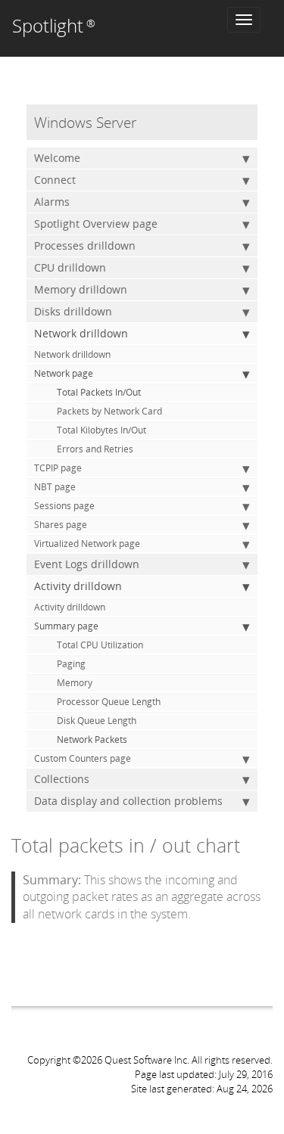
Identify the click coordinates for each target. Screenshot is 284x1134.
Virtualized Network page (87, 543)
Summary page (66, 626)
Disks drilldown (73, 311)
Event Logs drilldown (86, 564)
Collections (61, 779)
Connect (55, 179)
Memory (74, 682)
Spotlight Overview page (96, 223)
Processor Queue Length (109, 701)
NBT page (55, 486)
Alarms (52, 201)
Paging (71, 663)
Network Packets (92, 739)
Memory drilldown (80, 289)
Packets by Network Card (109, 411)
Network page (63, 373)
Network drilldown (81, 333)
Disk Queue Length (96, 720)
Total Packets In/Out (99, 392)
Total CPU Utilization (100, 644)
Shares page (60, 524)
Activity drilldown (78, 586)
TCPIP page (58, 467)
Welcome (57, 158)
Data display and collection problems (128, 801)
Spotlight (53, 25)
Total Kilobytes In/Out (101, 430)
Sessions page (64, 505)
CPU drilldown (70, 267)
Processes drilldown (85, 245)
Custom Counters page (82, 758)
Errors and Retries (95, 449)
